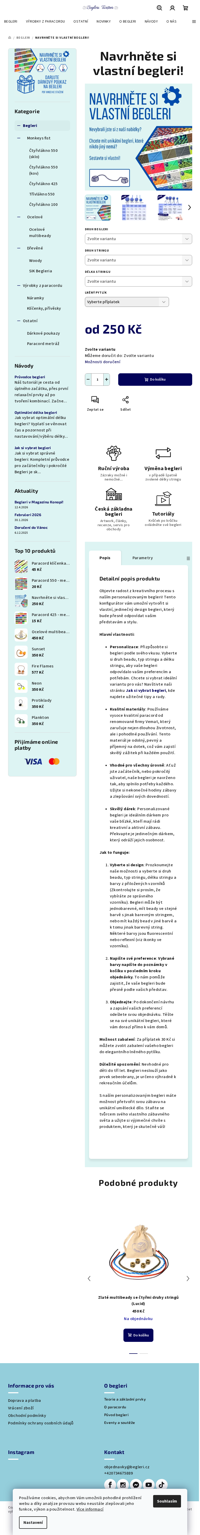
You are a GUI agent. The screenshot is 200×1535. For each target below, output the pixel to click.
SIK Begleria (40, 271)
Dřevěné (35, 248)
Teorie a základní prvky (125, 1399)
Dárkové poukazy (43, 333)
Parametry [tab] (143, 558)
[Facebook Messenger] (136, 1485)
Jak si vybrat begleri (33, 448)
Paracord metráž (43, 344)
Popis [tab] (105, 558)
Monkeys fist (39, 138)
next (188, 1278)
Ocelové (35, 217)
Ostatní (30, 321)
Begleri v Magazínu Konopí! (39, 502)
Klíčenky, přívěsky (44, 308)
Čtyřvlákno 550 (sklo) (43, 154)
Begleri (30, 126)
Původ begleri (116, 1415)
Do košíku (158, 379)
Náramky (35, 298)
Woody (35, 260)
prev (89, 1278)
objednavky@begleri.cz (126, 1467)
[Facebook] (110, 1485)
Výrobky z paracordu (43, 285)
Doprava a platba (24, 1400)
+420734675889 (118, 1473)
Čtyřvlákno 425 (43, 184)
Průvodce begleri (30, 377)
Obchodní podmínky (27, 1415)
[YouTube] (149, 1485)
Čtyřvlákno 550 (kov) (43, 170)
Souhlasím (167, 1501)
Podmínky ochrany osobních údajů (41, 1423)
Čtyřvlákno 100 (43, 204)
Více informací (90, 1509)
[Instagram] (123, 1485)
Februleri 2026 (28, 515)
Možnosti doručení (103, 362)
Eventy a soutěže (119, 1422)
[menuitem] (11, 22)
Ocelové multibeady (40, 233)
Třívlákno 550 (42, 194)
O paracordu (115, 1407)
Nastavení (33, 1522)
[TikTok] (162, 1485)
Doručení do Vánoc (31, 527)
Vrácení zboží (21, 1408)
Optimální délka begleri (36, 412)
